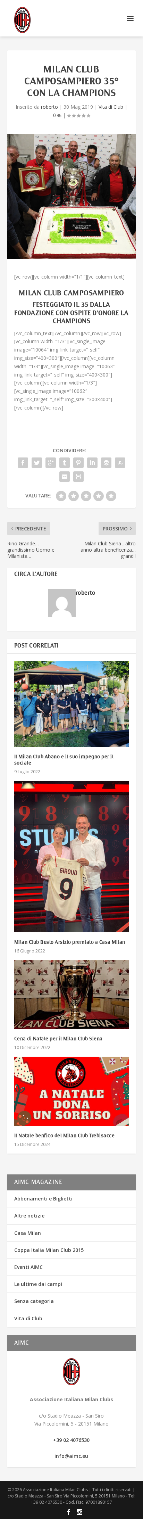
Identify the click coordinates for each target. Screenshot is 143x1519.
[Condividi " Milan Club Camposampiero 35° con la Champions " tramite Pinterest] (78, 463)
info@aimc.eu (71, 1456)
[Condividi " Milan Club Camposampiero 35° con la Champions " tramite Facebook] (23, 463)
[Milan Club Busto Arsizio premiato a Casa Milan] (71, 856)
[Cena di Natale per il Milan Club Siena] (71, 994)
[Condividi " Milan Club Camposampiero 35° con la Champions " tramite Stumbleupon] (120, 463)
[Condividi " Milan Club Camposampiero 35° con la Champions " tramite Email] (65, 477)
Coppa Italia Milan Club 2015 (49, 1250)
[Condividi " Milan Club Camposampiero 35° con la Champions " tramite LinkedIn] (92, 463)
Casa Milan (27, 1233)
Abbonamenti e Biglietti (43, 1198)
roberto (49, 107)
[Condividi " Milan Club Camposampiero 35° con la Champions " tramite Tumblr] (65, 463)
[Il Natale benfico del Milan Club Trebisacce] (71, 1091)
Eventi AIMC (28, 1267)
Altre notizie (29, 1215)
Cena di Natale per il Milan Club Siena (58, 1039)
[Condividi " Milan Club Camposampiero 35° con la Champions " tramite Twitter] (37, 463)
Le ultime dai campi (38, 1284)
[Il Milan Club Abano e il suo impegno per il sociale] (71, 704)
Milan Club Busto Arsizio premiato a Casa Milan (69, 942)
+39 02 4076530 (71, 1440)
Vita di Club (111, 107)
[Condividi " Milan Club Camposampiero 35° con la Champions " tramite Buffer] (106, 463)
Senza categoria (34, 1301)
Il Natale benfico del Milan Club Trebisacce (64, 1135)
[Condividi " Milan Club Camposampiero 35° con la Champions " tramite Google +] (51, 463)
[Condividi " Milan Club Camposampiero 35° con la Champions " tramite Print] (78, 477)
